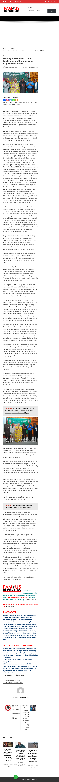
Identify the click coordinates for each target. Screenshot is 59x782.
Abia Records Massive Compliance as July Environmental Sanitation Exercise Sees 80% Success (32, 755)
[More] (16, 100)
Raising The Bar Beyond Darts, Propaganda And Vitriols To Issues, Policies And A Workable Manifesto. (20, 755)
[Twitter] (10, 100)
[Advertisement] (29, 34)
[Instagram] (7, 100)
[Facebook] (4, 100)
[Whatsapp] (13, 100)
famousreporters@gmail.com (18, 597)
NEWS (4, 55)
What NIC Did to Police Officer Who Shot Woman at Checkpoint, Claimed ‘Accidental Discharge (8, 754)
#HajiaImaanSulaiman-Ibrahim (12, 680)
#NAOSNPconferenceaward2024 (13, 682)
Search (30, 7)
